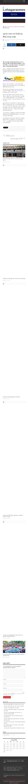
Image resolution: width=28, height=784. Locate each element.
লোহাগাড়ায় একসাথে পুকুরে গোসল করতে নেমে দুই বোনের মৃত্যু (14, 278)
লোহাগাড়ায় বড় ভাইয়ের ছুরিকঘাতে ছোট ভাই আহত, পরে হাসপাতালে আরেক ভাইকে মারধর (13, 635)
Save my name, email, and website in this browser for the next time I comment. (14, 693)
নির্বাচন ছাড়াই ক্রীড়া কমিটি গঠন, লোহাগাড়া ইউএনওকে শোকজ (14, 704)
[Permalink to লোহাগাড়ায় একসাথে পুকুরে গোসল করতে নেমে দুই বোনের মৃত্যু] (14, 165)
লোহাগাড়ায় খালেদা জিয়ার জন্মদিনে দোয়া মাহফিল (11, 397)
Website (5, 688)
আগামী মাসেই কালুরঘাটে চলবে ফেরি (16, 138)
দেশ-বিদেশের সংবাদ (11, 26)
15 (4, 746)
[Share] (11, 44)
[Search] (24, 1)
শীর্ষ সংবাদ (14, 39)
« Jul (4, 751)
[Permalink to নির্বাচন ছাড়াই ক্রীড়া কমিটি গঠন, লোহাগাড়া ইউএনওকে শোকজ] (14, 157)
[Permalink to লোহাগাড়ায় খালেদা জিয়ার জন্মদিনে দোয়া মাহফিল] (14, 284)
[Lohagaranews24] (14, 9)
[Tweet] (20, 44)
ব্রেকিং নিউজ (11, 39)
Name (4, 679)
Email (4, 683)
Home (5, 26)
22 (4, 748)
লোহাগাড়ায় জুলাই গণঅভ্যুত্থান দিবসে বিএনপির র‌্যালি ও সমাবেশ (14, 728)
